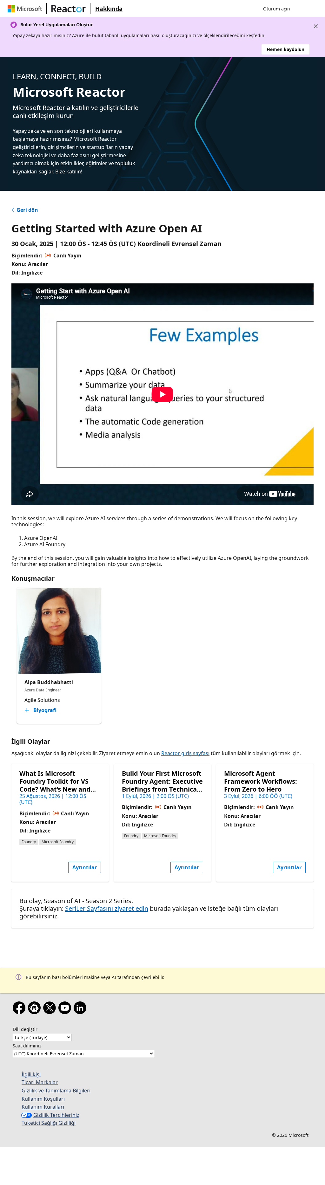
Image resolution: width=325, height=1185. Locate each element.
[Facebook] (20, 1009)
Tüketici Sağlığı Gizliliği (49, 1122)
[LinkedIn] (81, 1009)
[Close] (316, 26)
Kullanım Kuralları (43, 1106)
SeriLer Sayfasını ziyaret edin (106, 908)
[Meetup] (35, 1009)
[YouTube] (66, 1009)
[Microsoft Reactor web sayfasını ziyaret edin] (68, 8)
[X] (50, 1009)
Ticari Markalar (40, 1082)
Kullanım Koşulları (43, 1098)
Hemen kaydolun (285, 49)
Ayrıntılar (84, 867)
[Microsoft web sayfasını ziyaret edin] (26, 8)
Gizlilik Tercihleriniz (56, 1114)
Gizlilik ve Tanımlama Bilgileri (56, 1090)
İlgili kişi (31, 1074)
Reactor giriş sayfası (185, 753)
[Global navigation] (301, 8)
